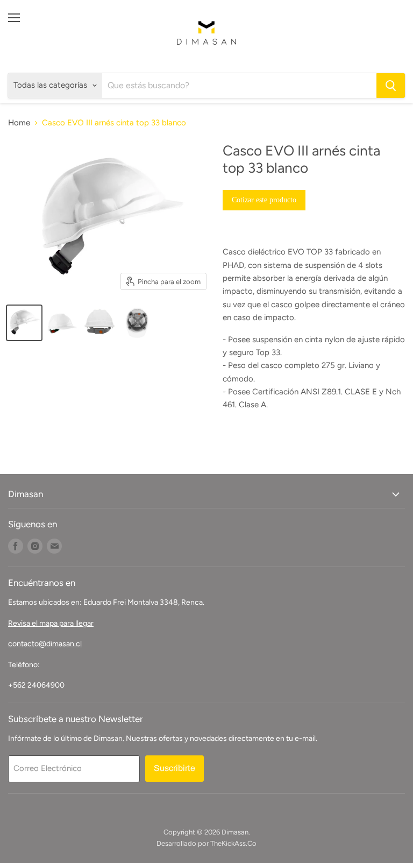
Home (19, 123)
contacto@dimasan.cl (45, 643)
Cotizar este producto (264, 200)
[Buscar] (390, 85)
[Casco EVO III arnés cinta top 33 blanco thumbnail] (24, 323)
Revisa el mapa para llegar (51, 623)
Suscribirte (174, 768)
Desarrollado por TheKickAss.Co (206, 843)
